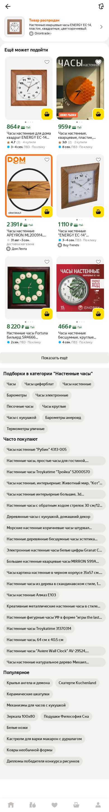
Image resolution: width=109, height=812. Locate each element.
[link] (11, 384)
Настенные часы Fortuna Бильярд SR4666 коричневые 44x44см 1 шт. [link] (27, 335)
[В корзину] (47, 114)
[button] (7, 6)
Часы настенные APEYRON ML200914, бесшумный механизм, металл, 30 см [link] (26, 233)
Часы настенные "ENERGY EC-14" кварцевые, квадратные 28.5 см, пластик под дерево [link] (78, 233)
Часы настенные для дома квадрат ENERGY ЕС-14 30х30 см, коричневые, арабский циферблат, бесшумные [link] (29, 135)
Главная (11, 805)
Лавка (33, 805)
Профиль (98, 805)
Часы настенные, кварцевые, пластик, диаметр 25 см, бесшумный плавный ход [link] (79, 135)
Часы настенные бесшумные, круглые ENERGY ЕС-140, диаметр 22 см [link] (80, 335)
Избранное (54, 805)
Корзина (76, 805)
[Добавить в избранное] (47, 62)
